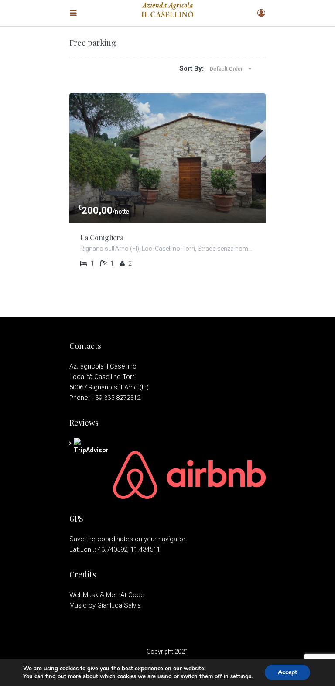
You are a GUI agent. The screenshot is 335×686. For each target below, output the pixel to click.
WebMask (83, 595)
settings (240, 676)
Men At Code (125, 595)
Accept (287, 672)
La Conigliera (101, 237)
